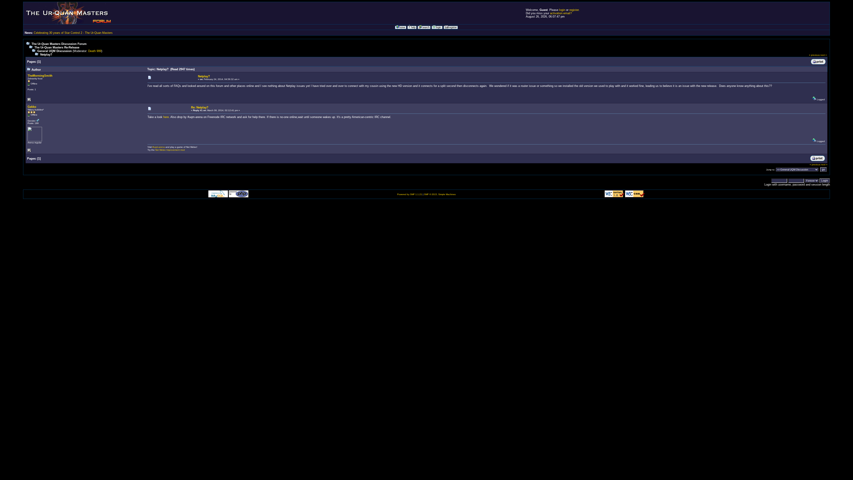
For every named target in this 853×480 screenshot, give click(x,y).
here (166, 117)
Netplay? (46, 54)
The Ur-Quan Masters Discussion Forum (59, 44)
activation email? (561, 13)
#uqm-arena (158, 147)
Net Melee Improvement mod (170, 150)
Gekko (32, 106)
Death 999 (94, 51)
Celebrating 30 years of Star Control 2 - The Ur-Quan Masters (73, 32)
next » (823, 55)
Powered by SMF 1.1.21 (409, 194)
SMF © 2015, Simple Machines (440, 194)
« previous (814, 55)
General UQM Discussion (54, 51)
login (562, 10)
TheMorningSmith (40, 75)
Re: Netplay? (199, 107)
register (574, 10)
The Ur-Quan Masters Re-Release (56, 47)
